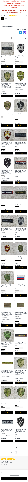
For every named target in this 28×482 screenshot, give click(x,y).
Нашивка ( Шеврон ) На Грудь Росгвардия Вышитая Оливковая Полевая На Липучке (20, 201)
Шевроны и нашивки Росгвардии (11, 21)
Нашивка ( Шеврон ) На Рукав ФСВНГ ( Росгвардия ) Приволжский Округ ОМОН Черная (20, 431)
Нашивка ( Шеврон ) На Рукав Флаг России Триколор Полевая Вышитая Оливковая (21, 313)
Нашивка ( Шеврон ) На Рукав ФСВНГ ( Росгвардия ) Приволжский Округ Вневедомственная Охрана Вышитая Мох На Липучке (6, 85)
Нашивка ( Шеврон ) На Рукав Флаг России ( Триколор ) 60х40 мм (20, 285)
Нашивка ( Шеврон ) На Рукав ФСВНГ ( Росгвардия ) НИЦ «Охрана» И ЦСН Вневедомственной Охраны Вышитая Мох (6, 401)
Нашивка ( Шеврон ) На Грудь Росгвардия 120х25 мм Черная (20, 343)
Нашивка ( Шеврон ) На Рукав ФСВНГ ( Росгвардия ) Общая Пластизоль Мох (6, 285)
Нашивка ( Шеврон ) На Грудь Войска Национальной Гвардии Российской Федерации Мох (7, 371)
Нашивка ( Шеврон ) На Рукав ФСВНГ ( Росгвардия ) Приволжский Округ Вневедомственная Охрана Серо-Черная (6, 172)
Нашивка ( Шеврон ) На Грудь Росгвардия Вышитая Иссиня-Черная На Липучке (20, 171)
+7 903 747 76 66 (5, 461)
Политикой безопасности (14, 475)
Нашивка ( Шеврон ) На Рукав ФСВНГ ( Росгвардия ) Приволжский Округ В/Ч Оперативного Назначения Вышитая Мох (20, 372)
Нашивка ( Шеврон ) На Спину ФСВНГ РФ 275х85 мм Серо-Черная (7, 430)
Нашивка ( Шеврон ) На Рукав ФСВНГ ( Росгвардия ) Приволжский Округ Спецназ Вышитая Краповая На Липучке (7, 258)
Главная (2, 21)
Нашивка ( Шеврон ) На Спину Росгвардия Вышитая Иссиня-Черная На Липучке (7, 200)
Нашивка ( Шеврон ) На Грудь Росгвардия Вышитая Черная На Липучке (6, 56)
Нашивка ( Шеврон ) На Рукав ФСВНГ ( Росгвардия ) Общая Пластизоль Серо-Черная (20, 229)
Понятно (14, 478)
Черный (3, 59)
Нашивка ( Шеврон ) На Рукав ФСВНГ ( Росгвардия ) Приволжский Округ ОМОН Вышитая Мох (20, 401)
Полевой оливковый (18, 87)
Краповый (3, 146)
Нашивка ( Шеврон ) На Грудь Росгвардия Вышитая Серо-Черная (6, 229)
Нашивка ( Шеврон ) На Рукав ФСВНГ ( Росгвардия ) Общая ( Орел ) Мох (7, 114)
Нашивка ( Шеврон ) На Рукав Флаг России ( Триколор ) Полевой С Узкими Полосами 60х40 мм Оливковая (6, 314)
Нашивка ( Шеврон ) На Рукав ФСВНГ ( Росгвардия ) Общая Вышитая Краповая (6, 143)
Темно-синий (17, 174)
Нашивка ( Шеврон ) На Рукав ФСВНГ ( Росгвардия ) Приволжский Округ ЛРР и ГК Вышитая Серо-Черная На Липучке (20, 115)
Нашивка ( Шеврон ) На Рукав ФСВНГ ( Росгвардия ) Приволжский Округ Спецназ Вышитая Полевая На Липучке (20, 258)
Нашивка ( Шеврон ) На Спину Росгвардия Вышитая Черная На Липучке (20, 143)
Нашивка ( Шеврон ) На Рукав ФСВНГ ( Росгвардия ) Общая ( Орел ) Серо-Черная (20, 56)
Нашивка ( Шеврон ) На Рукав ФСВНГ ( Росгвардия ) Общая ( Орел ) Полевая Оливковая (20, 84)
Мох (2, 89)
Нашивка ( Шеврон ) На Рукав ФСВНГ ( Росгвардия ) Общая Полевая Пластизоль (6, 343)
